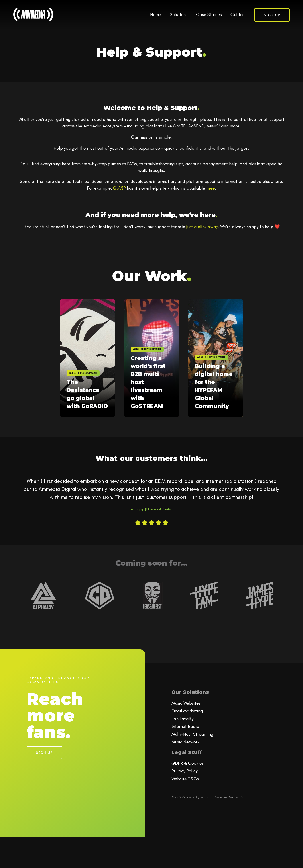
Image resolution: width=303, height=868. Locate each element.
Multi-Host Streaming (192, 734)
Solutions (178, 14)
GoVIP (119, 188)
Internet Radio (185, 726)
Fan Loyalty (182, 718)
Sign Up (272, 15)
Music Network (185, 742)
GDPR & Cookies (187, 763)
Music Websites (186, 703)
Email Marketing (187, 710)
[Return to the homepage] (33, 14)
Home (155, 14)
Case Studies (209, 14)
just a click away (202, 226)
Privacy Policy (184, 771)
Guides (237, 14)
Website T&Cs (185, 778)
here (210, 188)
